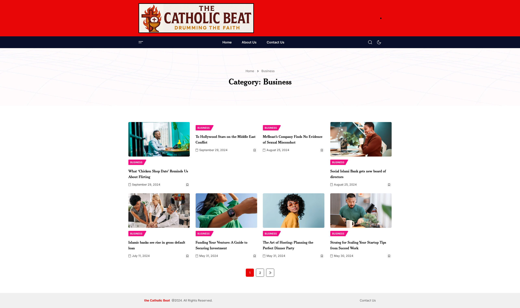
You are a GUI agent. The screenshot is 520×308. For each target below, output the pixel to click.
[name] (196, 18)
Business (268, 71)
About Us (249, 42)
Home (227, 42)
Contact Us (275, 42)
